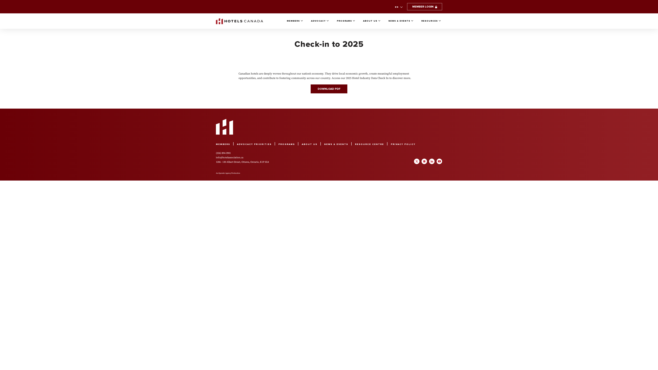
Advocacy (318, 21)
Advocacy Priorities (254, 144)
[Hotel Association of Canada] (224, 127)
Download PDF (329, 89)
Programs (344, 21)
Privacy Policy (403, 144)
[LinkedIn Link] (432, 161)
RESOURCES (429, 21)
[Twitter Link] (416, 161)
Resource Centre (369, 144)
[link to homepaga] (239, 21)
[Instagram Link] (424, 161)
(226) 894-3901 (223, 153)
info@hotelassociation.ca (229, 157)
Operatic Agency (224, 173)
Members (293, 21)
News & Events (399, 21)
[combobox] (398, 7)
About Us (370, 21)
